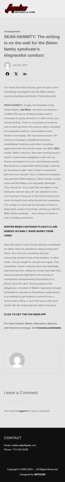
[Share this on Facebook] (7, 73)
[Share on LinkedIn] (24, 73)
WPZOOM (39, 474)
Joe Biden (25, 109)
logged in (23, 411)
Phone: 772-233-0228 (16, 449)
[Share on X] (16, 73)
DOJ (56, 148)
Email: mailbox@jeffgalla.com (20, 445)
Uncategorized (12, 31)
